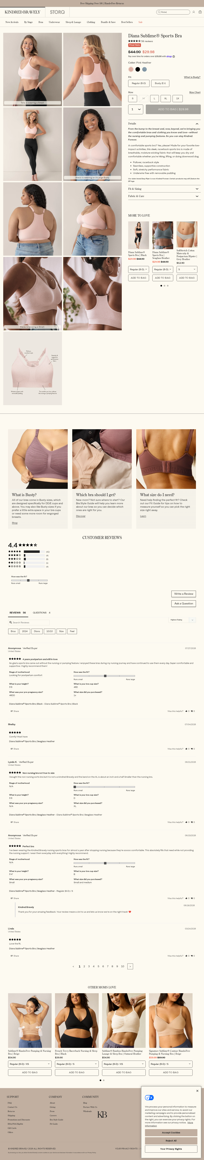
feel (72, 631)
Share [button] (16, 711)
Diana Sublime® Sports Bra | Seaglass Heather (161, 255)
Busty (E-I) (160, 83)
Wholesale (87, 1111)
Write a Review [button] (183, 594)
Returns (11, 1111)
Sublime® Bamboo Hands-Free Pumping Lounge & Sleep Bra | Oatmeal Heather (122, 1052)
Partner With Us (90, 1107)
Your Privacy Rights (126, 1149)
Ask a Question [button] (183, 603)
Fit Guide (54, 1124)
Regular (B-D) (139, 83)
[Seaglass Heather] (144, 69)
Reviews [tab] (15, 612)
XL (165, 98)
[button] (28, 22)
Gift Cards (12, 1128)
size (61, 631)
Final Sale (134, 45)
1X (177, 98)
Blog (85, 1103)
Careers (53, 1115)
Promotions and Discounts (19, 1119)
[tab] (161, 286)
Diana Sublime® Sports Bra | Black (137, 254)
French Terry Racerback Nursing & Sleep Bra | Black (76, 1052)
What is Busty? (192, 77)
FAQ (10, 1103)
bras (13, 631)
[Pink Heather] (131, 69)
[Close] (197, 1090)
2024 (25, 631)
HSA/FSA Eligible (15, 1124)
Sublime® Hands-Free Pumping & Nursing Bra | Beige (29, 1052)
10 (122, 966)
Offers (10, 1132)
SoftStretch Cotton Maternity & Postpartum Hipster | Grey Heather (187, 255)
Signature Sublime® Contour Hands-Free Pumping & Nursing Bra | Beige (169, 1052)
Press (52, 1111)
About (52, 1103)
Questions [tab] (39, 612)
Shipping (11, 1115)
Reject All (171, 1140)
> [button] (130, 966)
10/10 (49, 631)
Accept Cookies (171, 1132)
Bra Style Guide (56, 1119)
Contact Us (12, 1107)
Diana (37, 631)
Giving (52, 1107)
